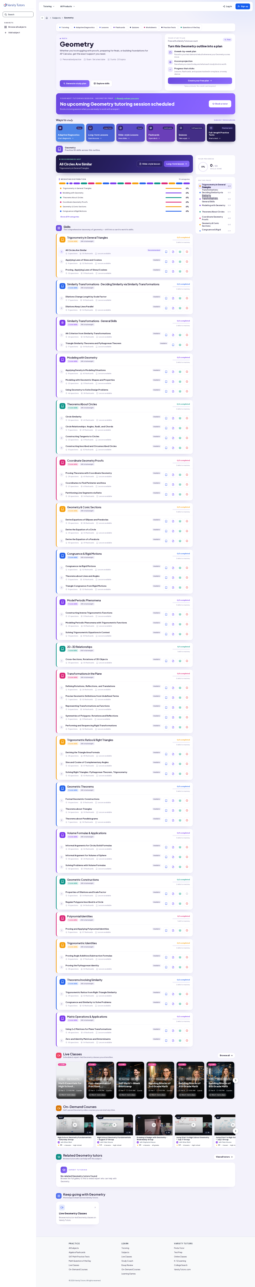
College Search (180, 1265)
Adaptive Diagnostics (85, 27)
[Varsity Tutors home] (14, 5)
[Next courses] (236, 1131)
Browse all (225, 1055)
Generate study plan (76, 83)
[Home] (47, 18)
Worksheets (151, 27)
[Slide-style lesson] (173, 252)
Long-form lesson (175, 164)
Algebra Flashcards (77, 1252)
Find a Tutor (179, 1248)
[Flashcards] (180, 252)
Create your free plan (198, 80)
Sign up (244, 6)
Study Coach (127, 1261)
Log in (229, 6)
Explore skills (103, 83)
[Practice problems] (187, 252)
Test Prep (178, 1252)
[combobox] (20, 14)
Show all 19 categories (69, 217)
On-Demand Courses (78, 1269)
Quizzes (135, 27)
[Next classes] (236, 1080)
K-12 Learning (180, 1261)
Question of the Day (191, 27)
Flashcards (120, 27)
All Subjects (74, 1248)
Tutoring (47, 6)
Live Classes (74, 1265)
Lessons (105, 27)
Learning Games (128, 1273)
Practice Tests (169, 27)
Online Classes (180, 1256)
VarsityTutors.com (182, 1269)
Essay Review (127, 1265)
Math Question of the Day (80, 1261)
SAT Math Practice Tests (79, 1256)
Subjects (56, 18)
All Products (66, 6)
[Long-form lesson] (166, 252)
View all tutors (223, 1157)
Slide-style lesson (151, 164)
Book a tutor (221, 103)
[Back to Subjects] (42, 18)
